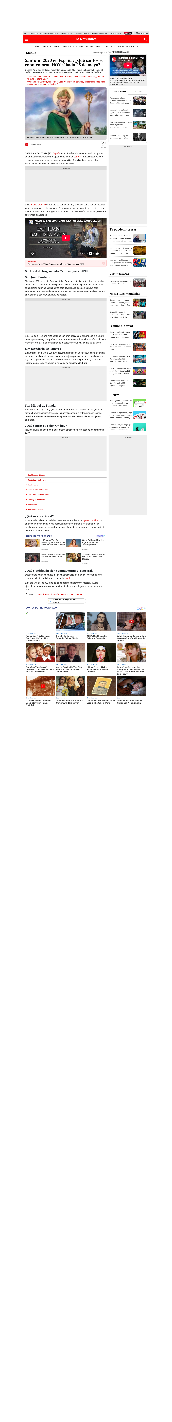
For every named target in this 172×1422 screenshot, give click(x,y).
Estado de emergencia (50, 33)
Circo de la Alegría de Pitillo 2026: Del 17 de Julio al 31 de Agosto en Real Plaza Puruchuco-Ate (120, 372)
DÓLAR (121, 46)
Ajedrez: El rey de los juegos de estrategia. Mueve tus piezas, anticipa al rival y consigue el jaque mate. (121, 428)
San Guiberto (33, 485)
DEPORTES (98, 46)
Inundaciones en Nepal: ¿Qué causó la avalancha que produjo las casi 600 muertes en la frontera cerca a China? (121, 115)
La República (35, 144)
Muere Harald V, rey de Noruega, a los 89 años (119, 137)
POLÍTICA (47, 46)
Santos (47, 594)
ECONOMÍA (64, 46)
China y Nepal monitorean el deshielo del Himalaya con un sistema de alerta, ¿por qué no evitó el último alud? (65, 78)
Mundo (31, 52)
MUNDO (82, 46)
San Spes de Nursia (35, 509)
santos (77, 156)
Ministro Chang (81, 33)
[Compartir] (103, 143)
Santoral (79, 594)
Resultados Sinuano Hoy (99, 33)
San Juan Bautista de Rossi (38, 495)
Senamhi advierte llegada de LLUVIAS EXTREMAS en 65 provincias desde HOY (121, 314)
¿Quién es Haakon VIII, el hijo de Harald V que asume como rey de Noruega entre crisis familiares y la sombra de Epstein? (66, 83)
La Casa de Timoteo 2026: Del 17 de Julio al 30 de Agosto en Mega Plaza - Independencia (120, 360)
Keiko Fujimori (116, 33)
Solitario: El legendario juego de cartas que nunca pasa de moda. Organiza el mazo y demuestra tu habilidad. (121, 416)
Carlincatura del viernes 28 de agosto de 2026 (120, 282)
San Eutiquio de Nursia (36, 480)
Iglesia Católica (38, 204)
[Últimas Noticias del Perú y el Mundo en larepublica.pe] (86, 39)
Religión (56, 594)
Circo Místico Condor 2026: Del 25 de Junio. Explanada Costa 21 (120, 346)
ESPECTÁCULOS (110, 46)
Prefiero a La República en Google (65, 600)
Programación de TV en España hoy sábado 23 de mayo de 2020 (56, 264)
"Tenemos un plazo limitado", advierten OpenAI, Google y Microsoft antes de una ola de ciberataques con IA (121, 103)
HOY (25, 33)
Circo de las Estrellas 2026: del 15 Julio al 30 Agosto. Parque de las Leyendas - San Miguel (120, 336)
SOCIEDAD (74, 46)
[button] (26, 39)
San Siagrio (32, 504)
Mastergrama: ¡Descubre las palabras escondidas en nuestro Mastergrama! (121, 403)
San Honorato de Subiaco (38, 490)
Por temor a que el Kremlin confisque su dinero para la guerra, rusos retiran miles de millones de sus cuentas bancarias (120, 241)
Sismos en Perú (66, 33)
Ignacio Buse (34, 33)
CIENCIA (89, 46)
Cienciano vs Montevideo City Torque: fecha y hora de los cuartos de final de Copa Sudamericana (120, 304)
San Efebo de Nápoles (36, 475)
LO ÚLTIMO (38, 46)
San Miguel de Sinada (36, 500)
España (56, 153)
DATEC (127, 46)
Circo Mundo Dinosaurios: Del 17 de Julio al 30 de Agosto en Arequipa (120, 383)
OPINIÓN (55, 46)
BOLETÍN (134, 46)
